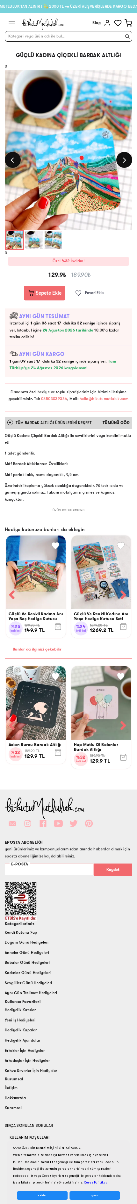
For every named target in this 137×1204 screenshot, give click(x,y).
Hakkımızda (15, 1098)
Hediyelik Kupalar (21, 1030)
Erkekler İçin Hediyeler (25, 1050)
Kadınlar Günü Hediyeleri (28, 973)
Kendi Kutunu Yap (21, 932)
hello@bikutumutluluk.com (104, 399)
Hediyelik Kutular (20, 1010)
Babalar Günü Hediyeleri (27, 962)
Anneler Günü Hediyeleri (27, 952)
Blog (96, 22)
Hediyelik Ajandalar (22, 1040)
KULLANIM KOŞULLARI (29, 1137)
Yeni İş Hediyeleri (20, 1020)
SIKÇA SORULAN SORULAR (29, 1125)
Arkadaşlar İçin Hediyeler (27, 1060)
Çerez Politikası (96, 1182)
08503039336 (54, 399)
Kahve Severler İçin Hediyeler (31, 1071)
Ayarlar (94, 1195)
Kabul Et (42, 1195)
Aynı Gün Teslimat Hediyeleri (31, 993)
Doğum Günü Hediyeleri (26, 942)
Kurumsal (13, 1108)
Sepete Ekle (47, 293)
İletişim (11, 1087)
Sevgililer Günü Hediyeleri (28, 983)
